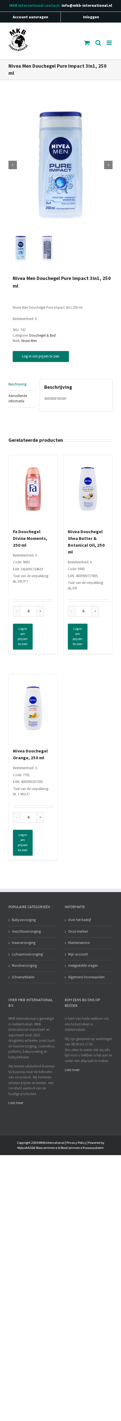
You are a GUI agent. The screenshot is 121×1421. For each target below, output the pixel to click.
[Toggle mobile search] (98, 43)
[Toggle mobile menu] (110, 43)
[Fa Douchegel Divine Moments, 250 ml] (33, 489)
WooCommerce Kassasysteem (82, 1148)
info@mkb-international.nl (87, 5)
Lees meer (15, 1103)
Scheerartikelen (23, 977)
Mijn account (78, 954)
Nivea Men (29, 340)
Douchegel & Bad (42, 335)
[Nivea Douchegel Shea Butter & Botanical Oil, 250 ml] (88, 489)
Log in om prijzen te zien (40, 356)
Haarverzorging (23, 942)
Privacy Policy (76, 1142)
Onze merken (78, 931)
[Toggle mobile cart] (87, 43)
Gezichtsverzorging (26, 931)
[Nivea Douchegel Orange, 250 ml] (33, 708)
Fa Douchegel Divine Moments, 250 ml (30, 538)
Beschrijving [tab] (17, 384)
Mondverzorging (24, 965)
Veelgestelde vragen (83, 965)
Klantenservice (79, 942)
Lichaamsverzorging (27, 954)
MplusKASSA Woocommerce (37, 1148)
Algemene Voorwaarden (86, 977)
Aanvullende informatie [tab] (17, 398)
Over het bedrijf (79, 920)
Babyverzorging (24, 920)
